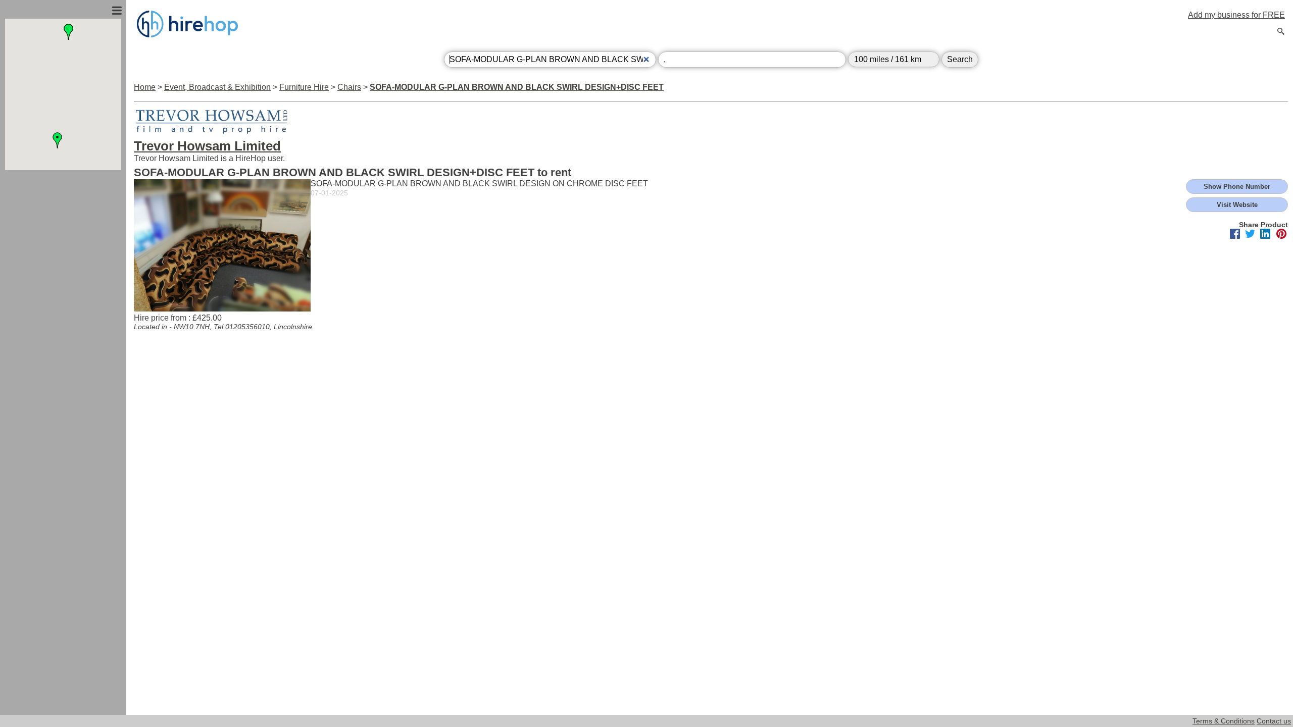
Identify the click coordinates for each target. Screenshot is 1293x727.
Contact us (1274, 721)
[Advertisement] (63, 279)
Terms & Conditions (1223, 721)
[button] (69, 32)
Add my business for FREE (1236, 15)
